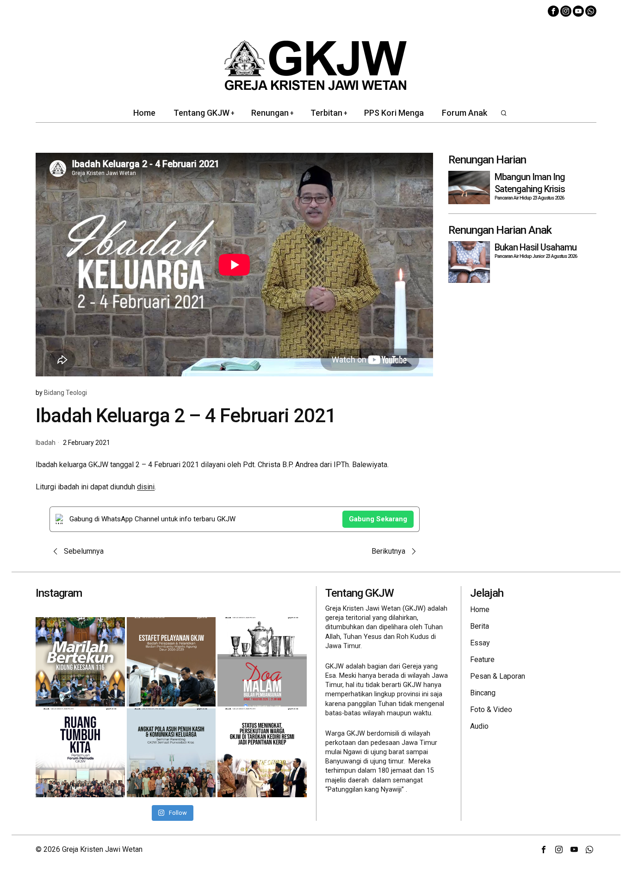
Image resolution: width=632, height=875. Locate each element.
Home (479, 609)
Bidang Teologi (65, 392)
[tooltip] (553, 11)
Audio (479, 726)
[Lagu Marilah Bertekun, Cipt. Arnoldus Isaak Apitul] (80, 661)
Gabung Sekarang (378, 519)
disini (146, 486)
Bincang (483, 692)
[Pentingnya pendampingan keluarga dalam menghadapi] (171, 753)
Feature (482, 659)
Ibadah (46, 442)
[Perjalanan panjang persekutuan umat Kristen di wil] (262, 753)
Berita (479, 626)
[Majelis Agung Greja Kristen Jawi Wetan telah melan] (171, 661)
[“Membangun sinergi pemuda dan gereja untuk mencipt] (80, 753)
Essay (480, 642)
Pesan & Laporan (497, 676)
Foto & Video (491, 709)
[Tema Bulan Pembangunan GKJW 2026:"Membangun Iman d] (262, 661)
